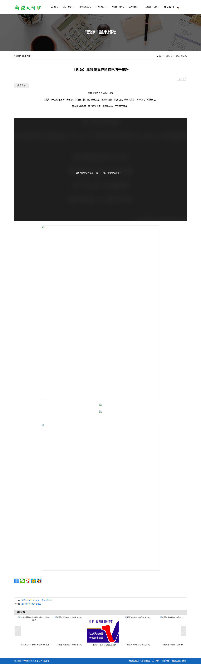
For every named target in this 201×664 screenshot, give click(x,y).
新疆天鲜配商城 (179, 661)
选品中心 (133, 7)
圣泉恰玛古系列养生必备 (31, 604)
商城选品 (82, 10)
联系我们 (169, 7)
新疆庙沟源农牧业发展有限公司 (67, 645)
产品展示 (98, 10)
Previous (18, 631)
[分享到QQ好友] (39, 581)
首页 (52, 10)
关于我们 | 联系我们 (161, 661)
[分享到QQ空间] (33, 581)
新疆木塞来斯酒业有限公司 (170, 645)
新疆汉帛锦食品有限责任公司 (136, 645)
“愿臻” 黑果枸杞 (182, 56)
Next (184, 631)
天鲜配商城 (149, 10)
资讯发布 (65, 10)
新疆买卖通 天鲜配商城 (139, 661)
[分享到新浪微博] (28, 581)
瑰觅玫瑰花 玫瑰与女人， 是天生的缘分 (36, 600)
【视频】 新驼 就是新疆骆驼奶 (102, 645)
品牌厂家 (115, 10)
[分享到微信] (22, 581)
